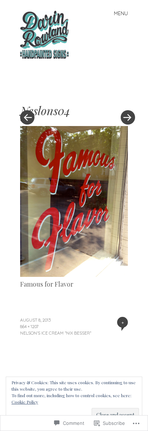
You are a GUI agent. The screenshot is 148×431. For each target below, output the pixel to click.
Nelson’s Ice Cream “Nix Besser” (55, 333)
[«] (47, 96)
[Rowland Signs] (47, 34)
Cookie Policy (24, 402)
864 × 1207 (29, 326)
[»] (124, 96)
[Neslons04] (74, 274)
